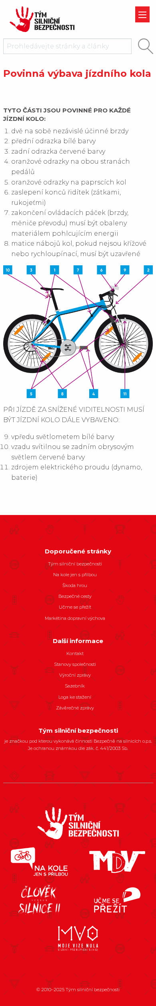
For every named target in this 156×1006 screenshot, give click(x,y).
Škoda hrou (74, 585)
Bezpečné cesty (75, 596)
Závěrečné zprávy (75, 708)
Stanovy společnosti (75, 664)
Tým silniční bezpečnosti (75, 564)
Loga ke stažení (74, 697)
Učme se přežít (75, 607)
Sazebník (75, 686)
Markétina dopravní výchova (75, 618)
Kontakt (75, 653)
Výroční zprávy (75, 675)
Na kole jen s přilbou (75, 574)
